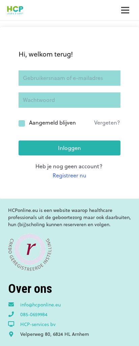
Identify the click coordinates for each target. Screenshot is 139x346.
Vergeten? (107, 122)
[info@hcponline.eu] (14, 305)
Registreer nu (69, 175)
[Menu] (125, 10)
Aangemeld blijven (52, 122)
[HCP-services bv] (14, 324)
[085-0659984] (14, 314)
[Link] (15, 10)
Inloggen (69, 148)
